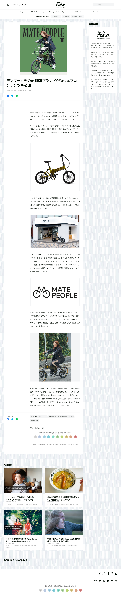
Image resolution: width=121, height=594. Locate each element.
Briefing (51, 12)
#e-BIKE (71, 417)
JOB (76, 12)
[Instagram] (104, 581)
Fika (81, 12)
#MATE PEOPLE (62, 417)
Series (58, 12)
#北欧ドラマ (66, 16)
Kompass (88, 12)
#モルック (74, 16)
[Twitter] (12, 96)
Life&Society (41, 444)
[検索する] (95, 4)
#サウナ (81, 16)
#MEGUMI (34, 417)
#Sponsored (34, 420)
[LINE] (17, 96)
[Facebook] (8, 96)
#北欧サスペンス (56, 16)
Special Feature (67, 12)
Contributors (97, 12)
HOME (34, 444)
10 (75, 437)
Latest (27, 12)
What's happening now (39, 12)
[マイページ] (8, 5)
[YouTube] (112, 580)
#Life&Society (43, 417)
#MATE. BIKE (52, 417)
